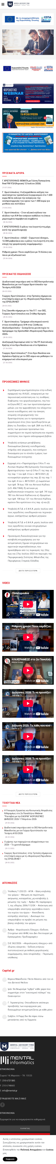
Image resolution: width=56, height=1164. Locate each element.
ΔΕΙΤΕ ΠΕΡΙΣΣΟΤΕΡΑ (28, 571)
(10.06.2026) (6, 208)
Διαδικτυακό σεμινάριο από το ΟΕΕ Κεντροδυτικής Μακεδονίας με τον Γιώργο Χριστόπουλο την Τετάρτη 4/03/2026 (28, 284)
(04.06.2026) (7, 222)
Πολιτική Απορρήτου (31, 1149)
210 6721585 (8, 1080)
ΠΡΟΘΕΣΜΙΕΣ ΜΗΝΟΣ (16, 381)
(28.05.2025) (6, 306)
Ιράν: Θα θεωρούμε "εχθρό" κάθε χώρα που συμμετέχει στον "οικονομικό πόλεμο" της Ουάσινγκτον (29, 992)
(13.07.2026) (6, 187)
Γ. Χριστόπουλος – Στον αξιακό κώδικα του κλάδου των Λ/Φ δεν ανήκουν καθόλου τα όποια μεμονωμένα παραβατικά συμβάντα (26, 215)
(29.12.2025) (9, 848)
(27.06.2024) (7, 348)
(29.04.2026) (7, 258)
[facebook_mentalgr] (2, 1104)
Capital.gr (8, 970)
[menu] (2, 4)
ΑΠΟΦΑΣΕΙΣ (9, 882)
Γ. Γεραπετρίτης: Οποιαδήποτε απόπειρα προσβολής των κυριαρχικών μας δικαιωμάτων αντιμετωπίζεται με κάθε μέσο (30, 1006)
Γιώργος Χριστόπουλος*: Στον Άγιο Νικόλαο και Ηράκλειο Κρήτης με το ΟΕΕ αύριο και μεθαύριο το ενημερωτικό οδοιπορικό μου (27, 356)
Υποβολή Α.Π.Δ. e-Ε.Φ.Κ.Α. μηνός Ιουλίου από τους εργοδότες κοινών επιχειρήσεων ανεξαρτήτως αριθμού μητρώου (30, 526)
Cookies (49, 1149)
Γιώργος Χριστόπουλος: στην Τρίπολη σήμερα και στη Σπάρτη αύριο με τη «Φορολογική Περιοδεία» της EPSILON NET (27, 299)
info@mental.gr (9, 1090)
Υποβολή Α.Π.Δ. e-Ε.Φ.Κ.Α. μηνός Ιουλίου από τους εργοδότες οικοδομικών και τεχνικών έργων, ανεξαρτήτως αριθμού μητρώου (30, 512)
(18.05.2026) (7, 247)
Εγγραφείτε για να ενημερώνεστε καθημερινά (22, 1119)
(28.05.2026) (7, 233)
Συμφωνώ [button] (10, 1159)
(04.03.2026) (6, 291)
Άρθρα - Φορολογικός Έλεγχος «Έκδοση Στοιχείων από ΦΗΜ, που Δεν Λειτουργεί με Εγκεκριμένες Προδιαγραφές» (30, 933)
